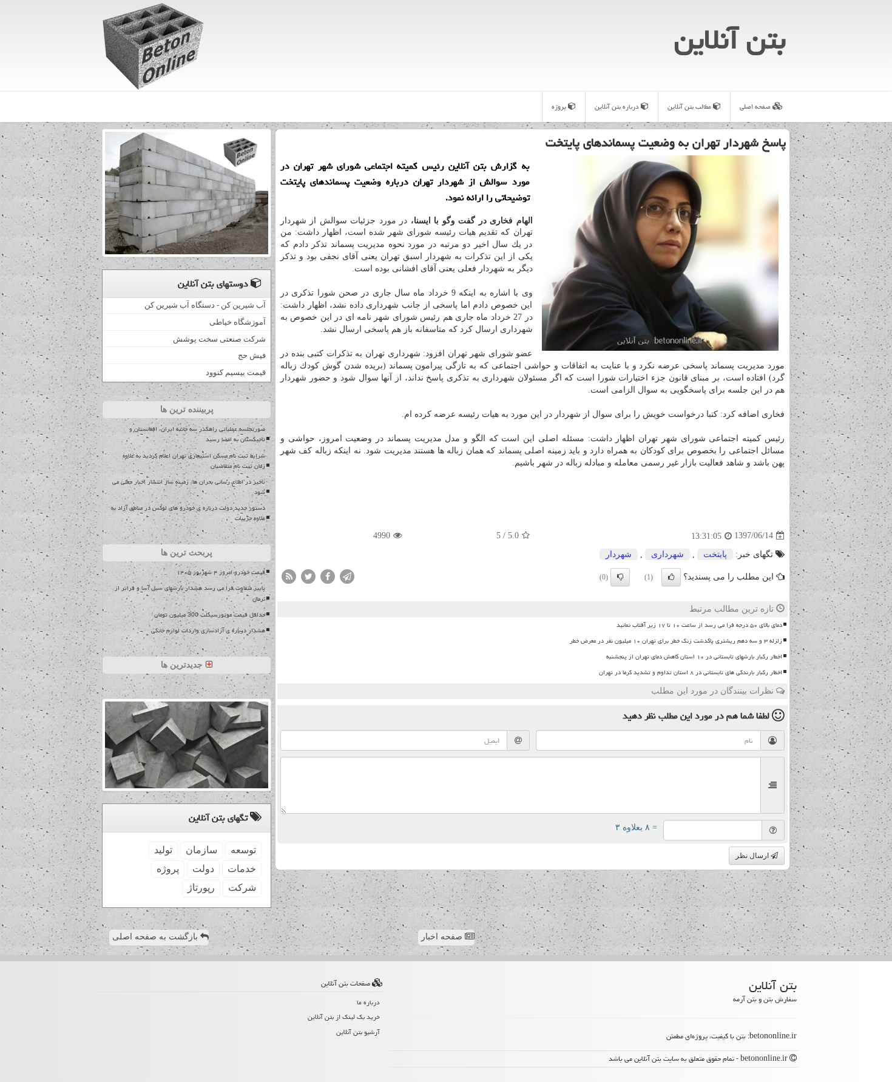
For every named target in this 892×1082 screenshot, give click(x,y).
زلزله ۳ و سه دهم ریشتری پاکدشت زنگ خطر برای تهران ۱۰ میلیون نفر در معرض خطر (676, 641)
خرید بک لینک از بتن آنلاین (344, 1016)
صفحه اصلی (756, 106)
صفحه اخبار (443, 936)
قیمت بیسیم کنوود (236, 372)
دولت (203, 869)
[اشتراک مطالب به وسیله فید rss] (288, 575)
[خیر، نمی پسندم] (620, 577)
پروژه (560, 106)
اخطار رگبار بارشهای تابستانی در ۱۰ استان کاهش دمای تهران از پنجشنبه (694, 657)
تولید (163, 850)
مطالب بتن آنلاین (690, 106)
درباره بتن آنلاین (618, 106)
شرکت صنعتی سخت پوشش (219, 338)
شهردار (619, 554)
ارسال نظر (753, 855)
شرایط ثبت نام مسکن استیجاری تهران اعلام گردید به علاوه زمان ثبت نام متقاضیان (194, 461)
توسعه (243, 850)
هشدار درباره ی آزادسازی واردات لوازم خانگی (208, 630)
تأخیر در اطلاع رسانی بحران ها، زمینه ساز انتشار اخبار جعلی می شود (188, 487)
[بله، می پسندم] (671, 577)
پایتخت (715, 554)
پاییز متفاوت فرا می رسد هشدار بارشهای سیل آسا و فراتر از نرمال (190, 593)
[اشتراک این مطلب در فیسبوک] (327, 575)
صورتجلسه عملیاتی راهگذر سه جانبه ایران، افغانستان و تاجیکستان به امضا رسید (197, 434)
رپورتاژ (201, 887)
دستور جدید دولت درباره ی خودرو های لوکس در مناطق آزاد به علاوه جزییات (188, 513)
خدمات (242, 869)
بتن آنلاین (730, 39)
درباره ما (368, 1002)
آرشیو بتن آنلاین (358, 1032)
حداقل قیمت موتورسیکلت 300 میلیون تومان (209, 615)
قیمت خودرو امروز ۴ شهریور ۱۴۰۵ (221, 572)
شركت (242, 887)
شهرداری (667, 554)
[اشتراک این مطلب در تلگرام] (347, 575)
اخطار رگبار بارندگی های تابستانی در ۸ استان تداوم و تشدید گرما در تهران (690, 672)
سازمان (201, 850)
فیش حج (252, 355)
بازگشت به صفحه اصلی (156, 936)
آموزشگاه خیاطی (237, 321)
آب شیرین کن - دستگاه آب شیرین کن (205, 304)
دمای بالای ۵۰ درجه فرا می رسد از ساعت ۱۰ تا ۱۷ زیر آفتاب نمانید (699, 625)
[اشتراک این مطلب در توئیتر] (308, 575)
